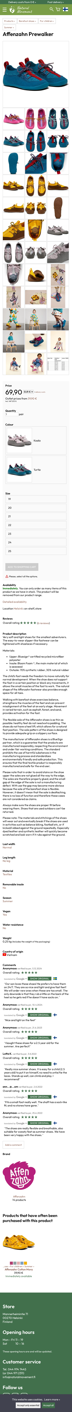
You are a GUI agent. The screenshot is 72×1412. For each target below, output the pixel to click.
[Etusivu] (22, 12)
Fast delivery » (56, 2)
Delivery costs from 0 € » (22, 2)
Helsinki (18, 608)
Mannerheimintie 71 (15, 1314)
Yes (5, 914)
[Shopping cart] (58, 9)
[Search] (52, 9)
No (4, 887)
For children (47, 21)
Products (9, 21)
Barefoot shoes (27, 21)
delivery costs (40, 392)
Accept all (48, 1405)
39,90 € (32, 398)
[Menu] (5, 10)
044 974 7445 (17, 1369)
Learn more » (52, 1399)
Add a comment (13, 1144)
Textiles (7, 874)
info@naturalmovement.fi (19, 1377)
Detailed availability (15, 601)
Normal (7, 847)
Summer (9, 27)
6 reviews (43, 623)
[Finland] (66, 9)
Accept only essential (28, 1405)
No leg (6, 860)
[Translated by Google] (14, 978)
